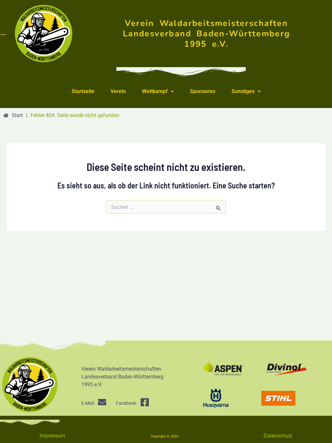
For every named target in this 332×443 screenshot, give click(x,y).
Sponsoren (202, 91)
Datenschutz (278, 436)
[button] (158, 91)
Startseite (83, 91)
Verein (118, 91)
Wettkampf (155, 91)
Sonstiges (243, 91)
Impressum (52, 436)
